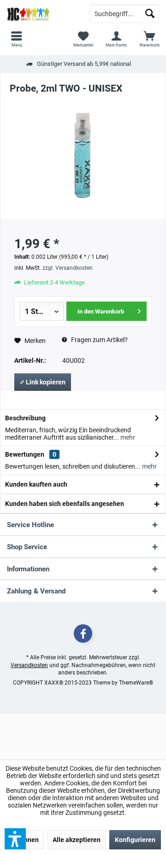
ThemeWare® (136, 683)
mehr (127, 437)
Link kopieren (44, 382)
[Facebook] (83, 633)
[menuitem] (149, 39)
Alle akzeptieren (77, 839)
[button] (15, 838)
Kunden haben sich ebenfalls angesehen (64, 503)
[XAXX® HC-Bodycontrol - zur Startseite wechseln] (41, 14)
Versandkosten (29, 665)
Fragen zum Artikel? (99, 339)
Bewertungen (24, 454)
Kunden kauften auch (36, 484)
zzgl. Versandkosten (67, 268)
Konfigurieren (135, 839)
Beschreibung (25, 418)
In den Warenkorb (101, 311)
